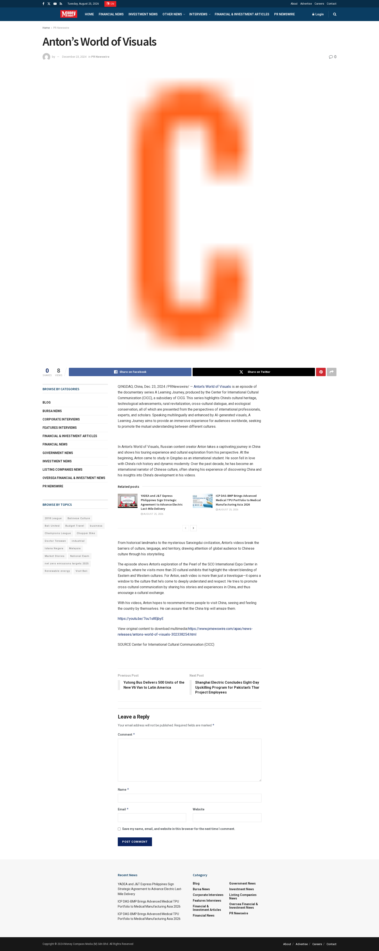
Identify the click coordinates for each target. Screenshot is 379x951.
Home (89, 14)
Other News (172, 14)
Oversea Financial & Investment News (74, 478)
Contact (331, 3)
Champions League (58, 533)
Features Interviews (60, 427)
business (96, 525)
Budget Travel (74, 525)
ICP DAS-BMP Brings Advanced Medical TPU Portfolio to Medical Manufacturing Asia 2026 (238, 500)
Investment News (143, 14)
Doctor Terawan (55, 541)
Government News (58, 453)
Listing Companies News (62, 469)
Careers (319, 3)
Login (319, 14)
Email (123, 809)
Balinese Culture (79, 518)
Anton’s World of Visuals (212, 386)
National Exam (79, 556)
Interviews (198, 14)
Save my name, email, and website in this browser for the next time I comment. (178, 829)
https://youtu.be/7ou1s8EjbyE (140, 619)
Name (123, 789)
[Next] (193, 528)
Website (198, 809)
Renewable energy (57, 571)
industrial (78, 541)
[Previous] (185, 528)
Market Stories (54, 556)
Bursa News (52, 411)
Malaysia (75, 548)
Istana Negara (54, 548)
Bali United (52, 525)
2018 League (53, 518)
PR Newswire (284, 14)
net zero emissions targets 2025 (67, 563)
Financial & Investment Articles (242, 14)
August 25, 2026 (153, 514)
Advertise (306, 3)
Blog (47, 402)
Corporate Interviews (61, 419)
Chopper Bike (86, 533)
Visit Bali (82, 571)
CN (112, 3)
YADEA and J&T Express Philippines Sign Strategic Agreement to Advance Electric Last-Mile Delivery (162, 502)
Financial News (111, 14)
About (294, 3)
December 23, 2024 (74, 56)
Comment (126, 734)
